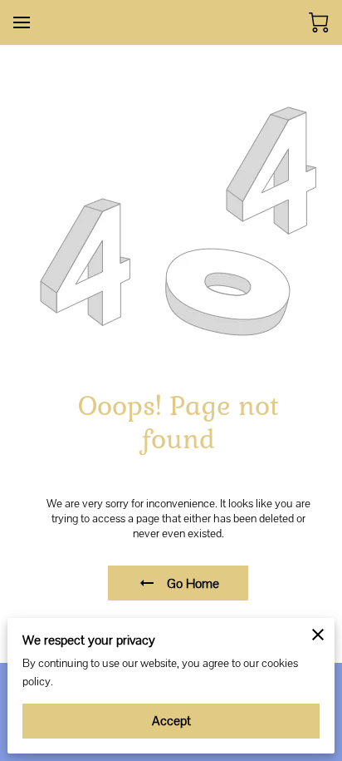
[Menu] (21, 22)
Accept (171, 720)
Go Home (193, 583)
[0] (319, 22)
